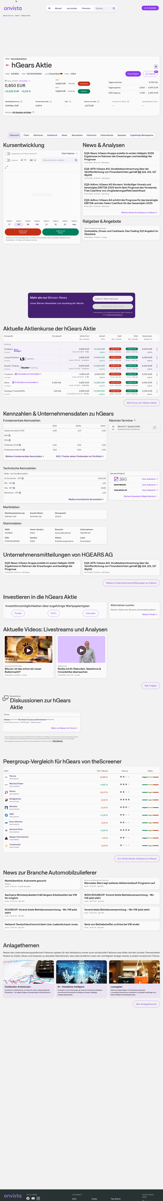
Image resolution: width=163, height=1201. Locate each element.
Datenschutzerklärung (115, 315)
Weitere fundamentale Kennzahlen (23, 456)
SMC (11, 814)
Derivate (90, 613)
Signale (152, 73)
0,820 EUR (115, 349)
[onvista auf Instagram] (38, 1199)
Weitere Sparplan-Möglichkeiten (139, 496)
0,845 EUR (131, 365)
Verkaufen (84, 83)
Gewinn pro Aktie (90, 102)
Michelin (13, 806)
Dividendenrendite (42, 102)
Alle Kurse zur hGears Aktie (142, 402)
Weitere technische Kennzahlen (85, 499)
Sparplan (122, 135)
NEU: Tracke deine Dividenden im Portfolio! (79, 456)
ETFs (53, 613)
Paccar (12, 776)
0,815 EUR (115, 365)
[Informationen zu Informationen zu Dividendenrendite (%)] (24, 449)
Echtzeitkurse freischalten (29, 374)
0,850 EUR (131, 349)
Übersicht (14, 135)
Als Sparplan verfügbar (22, 112)
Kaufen (84, 91)
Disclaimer (58, 741)
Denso (12, 791)
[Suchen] (114, 8)
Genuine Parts (16, 829)
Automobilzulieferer (19, 59)
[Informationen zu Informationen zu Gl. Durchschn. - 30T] (23, 478)
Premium (86, 8)
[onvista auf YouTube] (33, 1199)
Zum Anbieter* (149, 479)
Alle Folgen (151, 685)
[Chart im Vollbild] (6, 167)
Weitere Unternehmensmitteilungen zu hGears (131, 582)
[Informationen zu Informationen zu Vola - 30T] (14, 488)
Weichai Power (16, 783)
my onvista (72, 8)
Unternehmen (107, 135)
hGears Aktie (25, 16)
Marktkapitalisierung (12, 102)
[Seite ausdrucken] (156, 66)
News (64, 135)
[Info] (21, 101)
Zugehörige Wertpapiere (141, 135)
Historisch (91, 135)
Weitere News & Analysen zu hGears (138, 212)
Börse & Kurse (8, 16)
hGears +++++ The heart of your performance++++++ (29, 719)
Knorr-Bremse (16, 821)
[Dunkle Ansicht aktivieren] (16, 1)
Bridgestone (15, 798)
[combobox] (60, 160)
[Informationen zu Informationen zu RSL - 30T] (14, 483)
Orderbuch (52, 135)
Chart (26, 135)
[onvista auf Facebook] (28, 1199)
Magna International (18, 837)
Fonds (18, 613)
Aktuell (58, 8)
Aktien (17, 16)
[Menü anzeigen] (49, 8)
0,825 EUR (115, 357)
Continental (14, 844)
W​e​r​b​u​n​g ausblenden (103, 35)
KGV (66, 102)
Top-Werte (116, 1199)
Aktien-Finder (149, 614)
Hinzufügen (133, 73)
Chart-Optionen (68, 153)
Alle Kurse (38, 135)
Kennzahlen (77, 135)
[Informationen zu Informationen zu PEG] (10, 440)
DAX (74, 1199)
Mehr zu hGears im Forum (63, 728)
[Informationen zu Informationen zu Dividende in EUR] (20, 445)
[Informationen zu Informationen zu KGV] (9, 435)
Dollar (94, 1199)
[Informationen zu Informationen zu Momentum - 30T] (20, 492)
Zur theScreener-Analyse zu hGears (137, 858)
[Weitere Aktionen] (157, 349)
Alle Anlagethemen (146, 1004)
